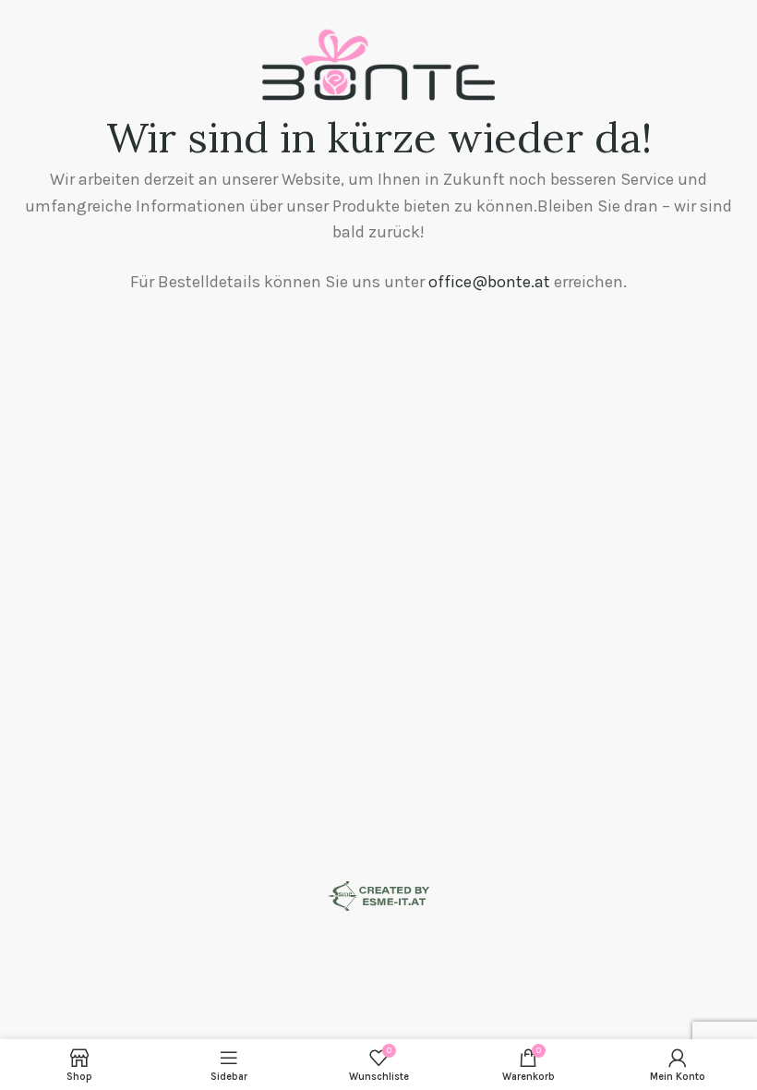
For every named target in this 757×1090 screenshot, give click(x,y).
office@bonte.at (489, 282)
